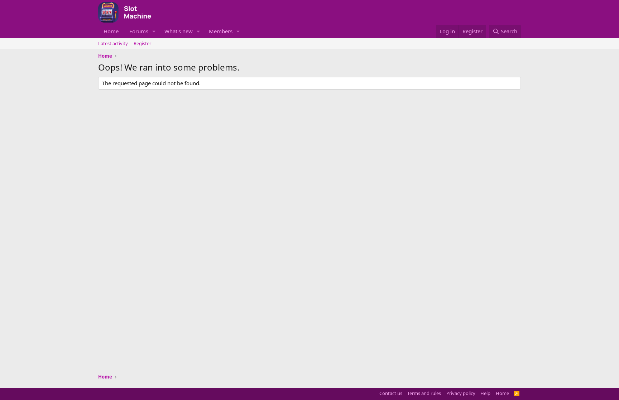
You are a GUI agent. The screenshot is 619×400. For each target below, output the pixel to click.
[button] (154, 31)
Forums (138, 31)
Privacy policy (460, 393)
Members (220, 31)
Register (142, 43)
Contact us (390, 393)
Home (111, 31)
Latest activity (113, 43)
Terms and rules (424, 393)
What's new (178, 31)
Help (485, 393)
